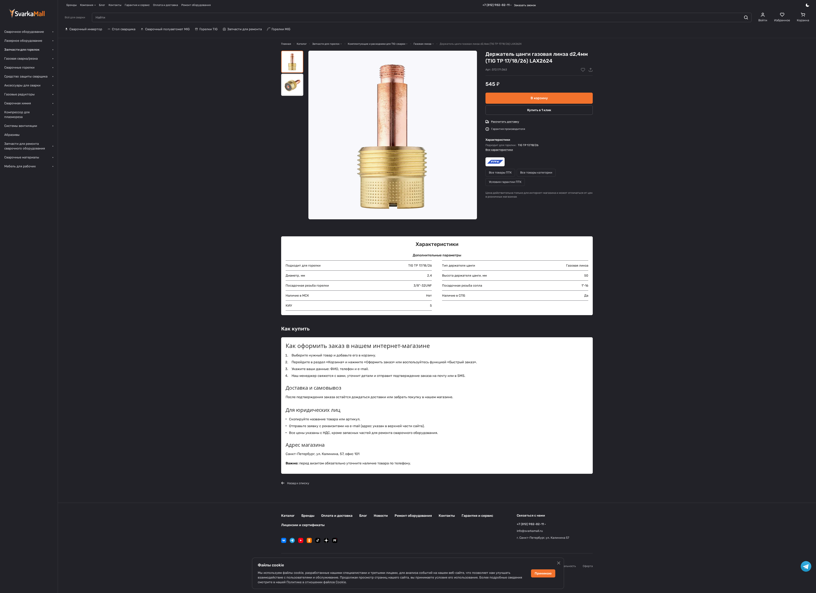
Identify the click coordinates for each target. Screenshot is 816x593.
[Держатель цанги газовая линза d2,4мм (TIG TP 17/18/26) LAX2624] (392, 135)
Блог (363, 516)
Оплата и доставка (336, 516)
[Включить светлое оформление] (807, 5)
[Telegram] (292, 540)
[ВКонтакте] (283, 540)
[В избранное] (583, 70)
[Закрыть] (558, 563)
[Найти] (746, 17)
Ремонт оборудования (413, 516)
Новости (381, 516)
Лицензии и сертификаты (303, 525)
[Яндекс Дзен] (326, 540)
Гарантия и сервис (477, 516)
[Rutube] (334, 540)
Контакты (447, 516)
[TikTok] (317, 540)
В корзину (539, 98)
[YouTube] (300, 540)
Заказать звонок (525, 5)
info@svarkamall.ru (530, 531)
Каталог (288, 516)
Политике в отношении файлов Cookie (316, 582)
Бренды (307, 516)
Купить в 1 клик (539, 110)
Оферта (588, 566)
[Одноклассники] (309, 540)
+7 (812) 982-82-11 (496, 5)
